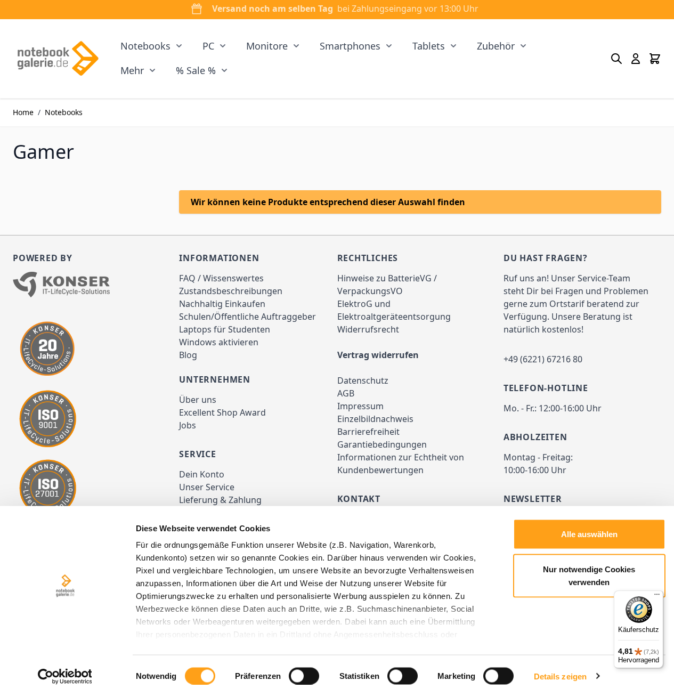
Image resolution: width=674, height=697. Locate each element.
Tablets (428, 45)
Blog (188, 355)
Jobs (187, 425)
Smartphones (350, 45)
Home (23, 112)
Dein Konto (201, 474)
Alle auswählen (589, 534)
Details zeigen (560, 675)
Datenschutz (362, 380)
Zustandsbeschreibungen (230, 291)
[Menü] (657, 596)
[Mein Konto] (635, 58)
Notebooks (145, 45)
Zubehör (496, 45)
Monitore (267, 45)
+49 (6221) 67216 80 (543, 359)
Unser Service (206, 487)
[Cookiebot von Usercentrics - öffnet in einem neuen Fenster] (64, 676)
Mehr (132, 70)
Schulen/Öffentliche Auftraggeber (247, 316)
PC (208, 45)
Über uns (197, 400)
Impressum (360, 406)
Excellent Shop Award (222, 412)
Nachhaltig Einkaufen (222, 304)
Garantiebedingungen (382, 444)
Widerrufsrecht (368, 329)
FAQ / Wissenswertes (221, 278)
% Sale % (196, 70)
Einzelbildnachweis (375, 419)
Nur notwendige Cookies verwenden (589, 575)
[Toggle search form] (616, 58)
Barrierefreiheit (368, 431)
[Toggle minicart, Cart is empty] (654, 58)
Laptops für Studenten (224, 329)
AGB (345, 393)
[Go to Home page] (57, 58)
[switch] (304, 675)
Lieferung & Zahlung (220, 500)
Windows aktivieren (218, 342)
